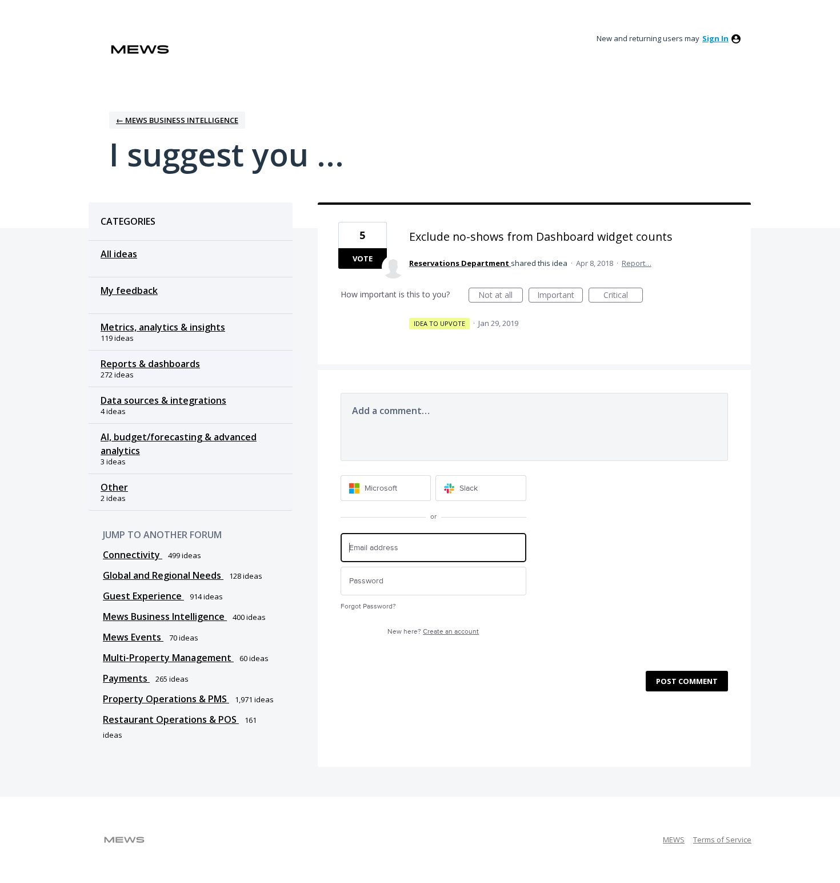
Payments (126, 678)
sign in (715, 38)
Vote (363, 258)
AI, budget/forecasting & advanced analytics (179, 444)
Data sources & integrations (163, 400)
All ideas (119, 254)
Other (114, 487)
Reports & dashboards (150, 363)
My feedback (129, 290)
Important (560, 296)
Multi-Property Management (168, 657)
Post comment (687, 681)
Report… (636, 263)
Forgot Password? (368, 606)
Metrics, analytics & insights (163, 327)
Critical (623, 296)
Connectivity (132, 554)
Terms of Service (722, 839)
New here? (433, 631)
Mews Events (133, 637)
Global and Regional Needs (163, 575)
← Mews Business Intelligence (177, 120)
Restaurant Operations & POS (171, 719)
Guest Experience (143, 596)
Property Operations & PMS (166, 699)
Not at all (500, 296)
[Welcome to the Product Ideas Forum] (140, 49)
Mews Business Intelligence (165, 616)
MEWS (674, 839)
